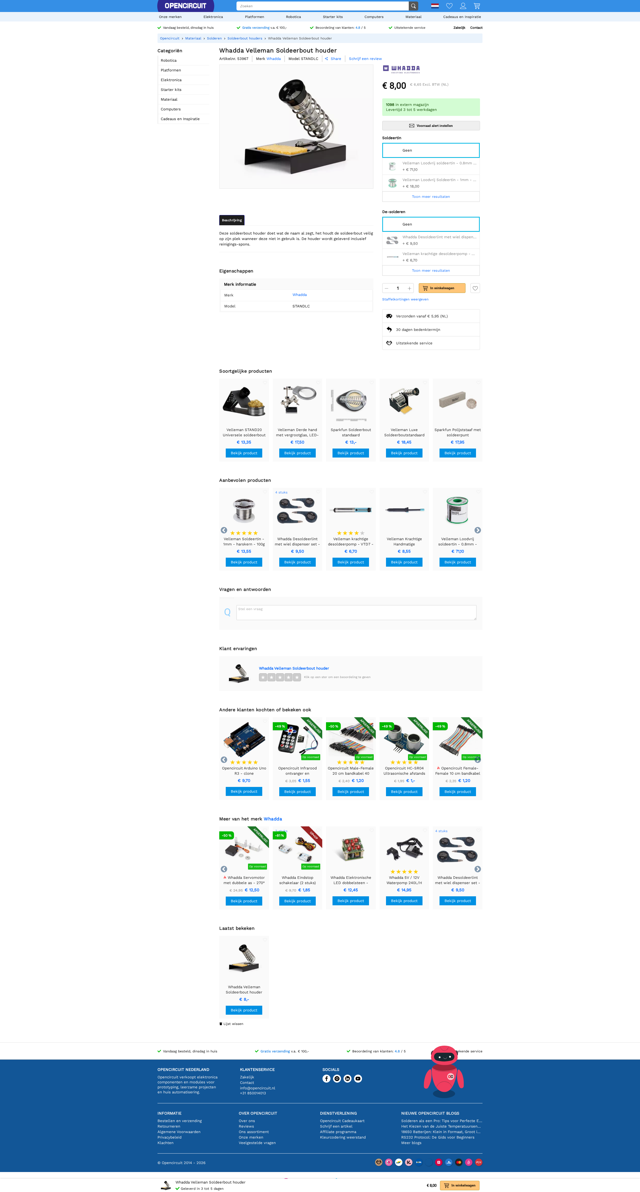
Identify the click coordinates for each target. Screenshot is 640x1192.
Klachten (166, 1143)
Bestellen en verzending (180, 1121)
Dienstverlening (338, 1113)
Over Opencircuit (258, 1113)
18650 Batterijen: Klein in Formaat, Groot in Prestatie (441, 1132)
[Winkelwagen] (473, 6)
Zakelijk (459, 27)
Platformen (254, 17)
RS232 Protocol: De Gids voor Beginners (437, 1137)
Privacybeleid (170, 1137)
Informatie (170, 1113)
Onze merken (170, 17)
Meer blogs (411, 1143)
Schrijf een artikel (336, 1126)
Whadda (299, 294)
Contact (476, 27)
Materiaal (414, 17)
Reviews (246, 1126)
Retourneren (169, 1126)
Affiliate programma (338, 1132)
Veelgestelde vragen (257, 1143)
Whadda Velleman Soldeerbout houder (294, 668)
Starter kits (333, 17)
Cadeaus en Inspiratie (462, 17)
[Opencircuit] (185, 6)
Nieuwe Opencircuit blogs (430, 1113)
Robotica (293, 17)
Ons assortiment (254, 1132)
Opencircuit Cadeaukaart (342, 1121)
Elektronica (213, 17)
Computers (374, 17)
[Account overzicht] (459, 6)
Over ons (247, 1121)
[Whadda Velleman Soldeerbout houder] (239, 673)
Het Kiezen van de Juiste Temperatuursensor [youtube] (441, 1126)
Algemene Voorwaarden (179, 1132)
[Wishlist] (445, 6)
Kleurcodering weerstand (343, 1137)
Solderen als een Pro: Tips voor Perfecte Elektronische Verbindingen (441, 1121)
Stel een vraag (250, 609)
